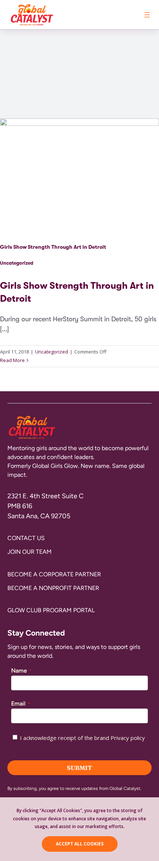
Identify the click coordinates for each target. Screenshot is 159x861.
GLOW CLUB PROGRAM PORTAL (51, 610)
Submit (79, 767)
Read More (12, 360)
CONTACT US (26, 538)
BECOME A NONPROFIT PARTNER (53, 588)
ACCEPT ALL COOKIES (80, 844)
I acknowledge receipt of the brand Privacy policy (82, 737)
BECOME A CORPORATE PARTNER (54, 574)
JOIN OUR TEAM (29, 551)
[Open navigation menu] (147, 14)
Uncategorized (16, 263)
